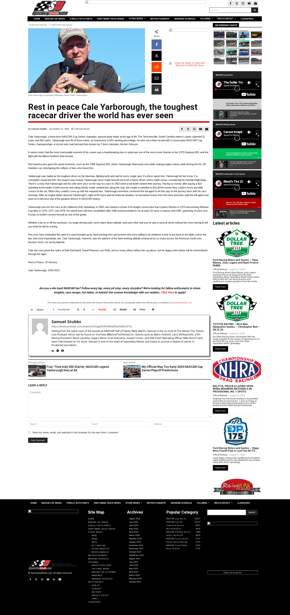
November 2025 (136, 548)
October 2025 (135, 552)
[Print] (157, 89)
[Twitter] (236, 3)
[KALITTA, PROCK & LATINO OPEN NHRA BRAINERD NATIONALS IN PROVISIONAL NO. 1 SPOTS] (237, 369)
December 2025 (136, 545)
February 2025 (135, 578)
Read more (220, 287)
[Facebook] (230, 3)
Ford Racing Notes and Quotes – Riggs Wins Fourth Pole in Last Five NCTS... (236, 449)
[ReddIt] (157, 67)
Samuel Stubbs (39, 128)
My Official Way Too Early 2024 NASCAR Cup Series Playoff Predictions (172, 368)
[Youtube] (249, 3)
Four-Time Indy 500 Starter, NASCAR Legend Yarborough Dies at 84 (78, 368)
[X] (157, 56)
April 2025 (133, 572)
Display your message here (232, 572)
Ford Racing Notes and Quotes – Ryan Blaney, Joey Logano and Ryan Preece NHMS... (235, 262)
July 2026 (133, 522)
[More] (153, 309)
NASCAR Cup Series (62, 24)
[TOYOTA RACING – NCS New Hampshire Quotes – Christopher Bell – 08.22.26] (237, 307)
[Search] (254, 10)
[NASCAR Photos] (255, 3)
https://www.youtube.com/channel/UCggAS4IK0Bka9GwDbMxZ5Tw (92, 326)
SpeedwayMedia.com (182, 302)
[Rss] (54, 579)
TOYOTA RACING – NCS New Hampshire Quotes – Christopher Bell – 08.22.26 (236, 327)
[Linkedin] (53, 350)
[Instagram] (243, 3)
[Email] (157, 78)
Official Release (220, 269)
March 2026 (134, 535)
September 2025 (136, 555)
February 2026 (135, 538)
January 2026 (135, 542)
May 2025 (133, 568)
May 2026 (133, 529)
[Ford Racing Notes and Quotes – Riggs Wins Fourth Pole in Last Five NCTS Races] (237, 431)
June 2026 (133, 525)
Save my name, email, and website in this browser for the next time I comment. (75, 432)
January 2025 (135, 582)
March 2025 (134, 575)
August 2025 (134, 558)
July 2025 (133, 562)
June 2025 (133, 565)
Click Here (167, 292)
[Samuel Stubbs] (40, 335)
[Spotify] (57, 350)
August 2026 (134, 518)
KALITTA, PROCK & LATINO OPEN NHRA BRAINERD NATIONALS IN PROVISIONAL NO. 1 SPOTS (233, 389)
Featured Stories (38, 24)
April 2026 (133, 532)
